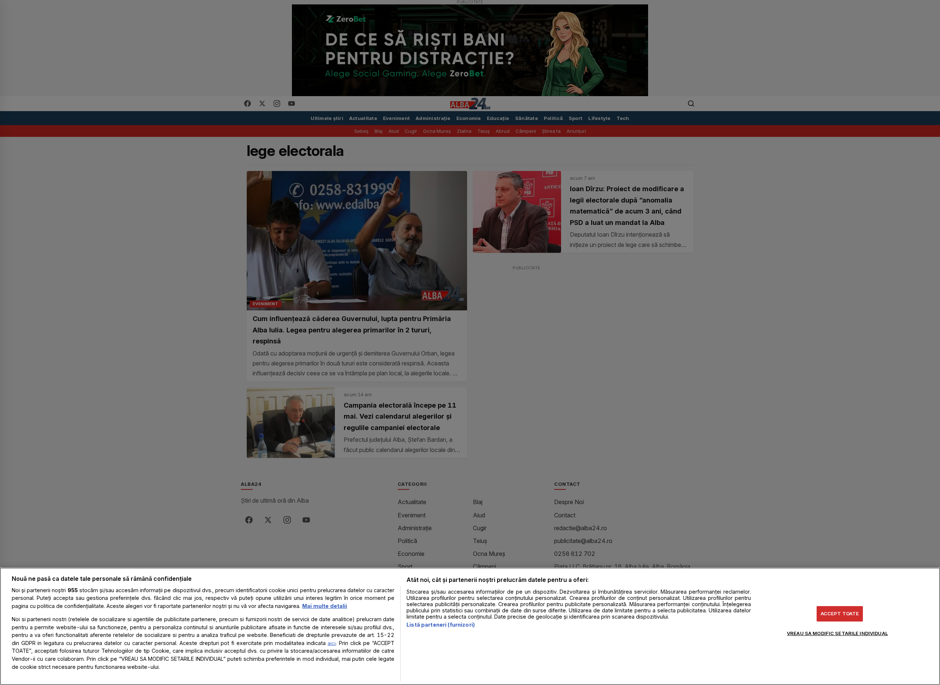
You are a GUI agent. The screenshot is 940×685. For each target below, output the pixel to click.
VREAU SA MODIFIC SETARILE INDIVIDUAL (837, 633)
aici (332, 643)
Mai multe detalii (324, 606)
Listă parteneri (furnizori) (440, 625)
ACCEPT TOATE (840, 613)
